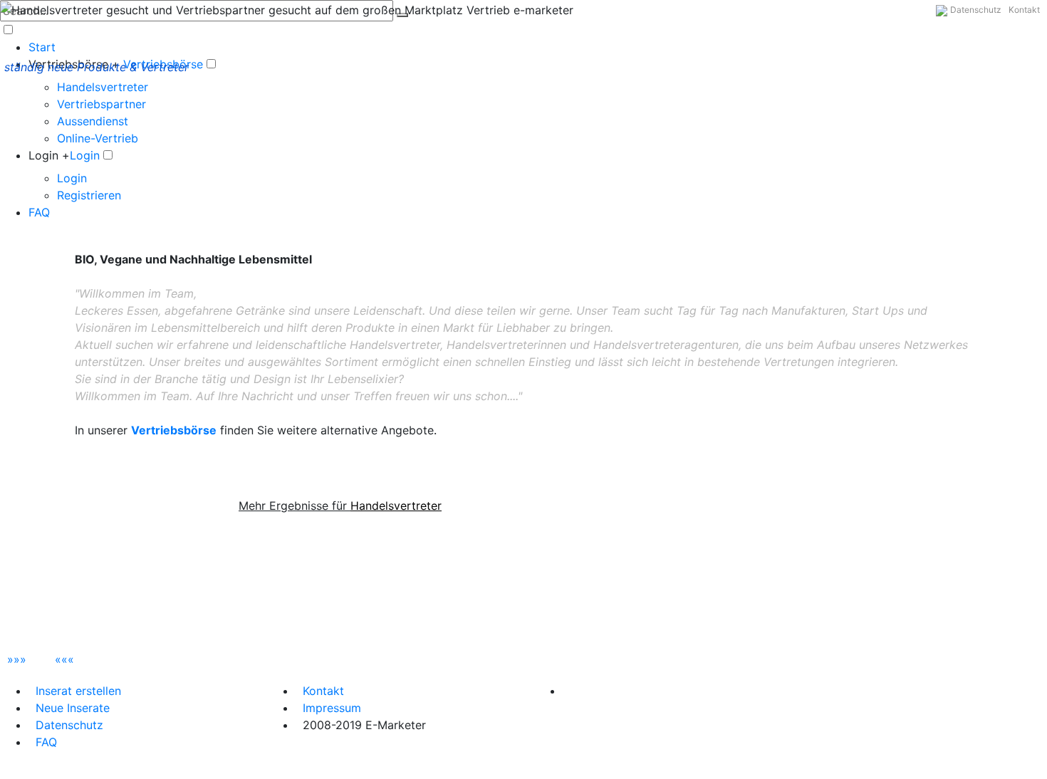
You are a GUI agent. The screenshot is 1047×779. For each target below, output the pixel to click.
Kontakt (1024, 9)
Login (85, 155)
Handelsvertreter (102, 87)
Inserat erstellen (78, 691)
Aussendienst (92, 121)
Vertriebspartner (101, 104)
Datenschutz (975, 9)
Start (42, 47)
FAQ (39, 212)
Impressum (332, 708)
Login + (49, 155)
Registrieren (89, 195)
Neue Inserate (73, 708)
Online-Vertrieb (97, 138)
